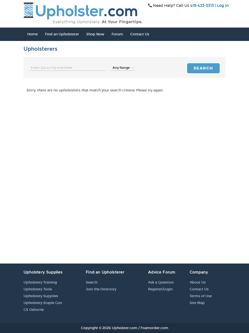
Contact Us (139, 34)
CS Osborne (34, 309)
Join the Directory (101, 289)
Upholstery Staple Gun (43, 303)
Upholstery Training (40, 282)
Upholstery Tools (38, 289)
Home (32, 34)
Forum (117, 34)
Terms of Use (201, 296)
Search (203, 68)
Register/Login (160, 289)
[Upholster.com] (83, 12)
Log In (223, 5)
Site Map (197, 303)
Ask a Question (161, 282)
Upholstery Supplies (41, 296)
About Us (198, 282)
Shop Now (95, 34)
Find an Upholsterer (62, 34)
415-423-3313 (202, 5)
